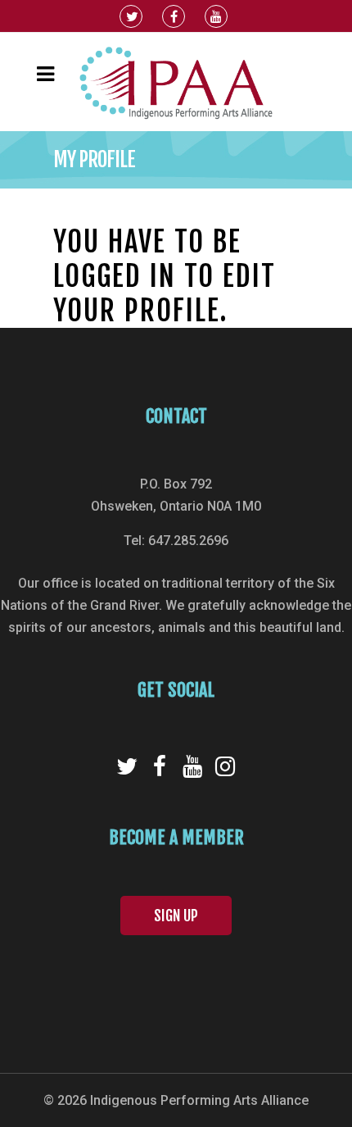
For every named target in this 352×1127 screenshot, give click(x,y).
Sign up (176, 916)
